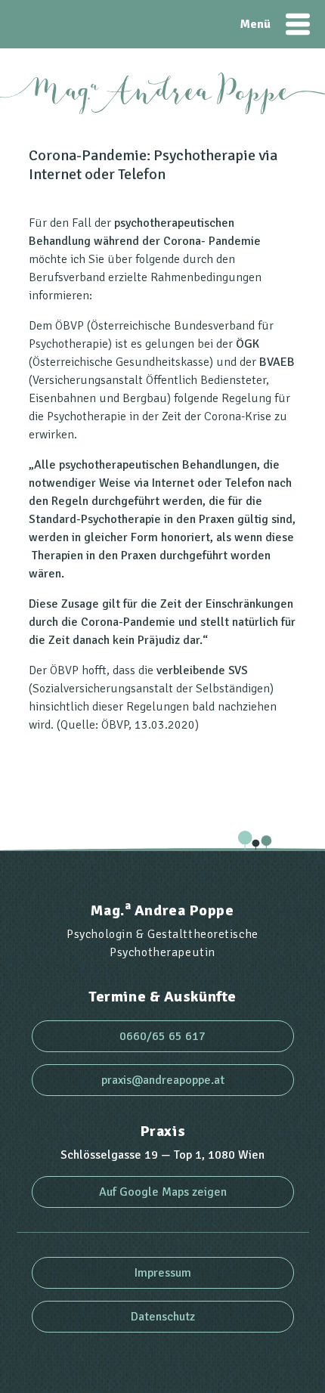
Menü (298, 24)
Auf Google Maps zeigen (163, 1192)
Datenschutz (163, 1316)
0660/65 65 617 (162, 1036)
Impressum (163, 1272)
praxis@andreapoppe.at (162, 1080)
